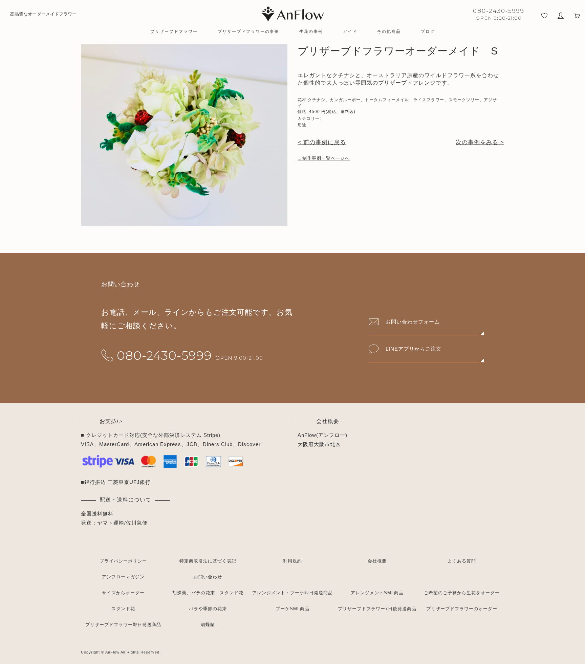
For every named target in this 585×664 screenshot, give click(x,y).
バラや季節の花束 (208, 608)
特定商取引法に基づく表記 (207, 560)
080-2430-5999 (164, 355)
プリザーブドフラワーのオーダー (461, 608)
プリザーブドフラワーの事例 (248, 31)
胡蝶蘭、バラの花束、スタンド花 (207, 592)
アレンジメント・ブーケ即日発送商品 (292, 592)
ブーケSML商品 (292, 608)
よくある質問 (462, 560)
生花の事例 (311, 31)
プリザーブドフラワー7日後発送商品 (377, 608)
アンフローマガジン (123, 576)
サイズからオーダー (123, 592)
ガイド (350, 31)
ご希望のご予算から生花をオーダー (462, 592)
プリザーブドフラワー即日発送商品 (123, 624)
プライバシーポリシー (123, 560)
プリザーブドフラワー (174, 31)
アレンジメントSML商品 (377, 592)
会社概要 (377, 560)
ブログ (428, 31)
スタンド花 (123, 608)
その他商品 (389, 31)
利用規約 (292, 560)
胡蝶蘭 (208, 624)
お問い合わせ (208, 576)
